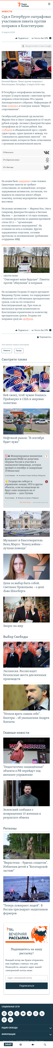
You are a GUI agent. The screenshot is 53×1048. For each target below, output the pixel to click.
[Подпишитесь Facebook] (10, 1013)
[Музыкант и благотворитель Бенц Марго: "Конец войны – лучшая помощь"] (26, 524)
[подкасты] (21, 1044)
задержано (25, 181)
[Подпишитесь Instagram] (35, 1013)
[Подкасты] (4, 1019)
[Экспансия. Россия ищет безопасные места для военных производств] (26, 655)
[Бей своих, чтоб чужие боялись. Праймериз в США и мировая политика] (26, 379)
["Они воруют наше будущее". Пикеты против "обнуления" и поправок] (27, 260)
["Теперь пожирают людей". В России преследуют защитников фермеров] (26, 889)
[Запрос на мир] (26, 609)
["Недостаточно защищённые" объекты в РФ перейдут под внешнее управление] (26, 751)
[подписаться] (10, 1019)
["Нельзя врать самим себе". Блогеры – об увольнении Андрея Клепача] (26, 697)
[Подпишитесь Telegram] (29, 1013)
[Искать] (45, 1044)
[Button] (21, 38)
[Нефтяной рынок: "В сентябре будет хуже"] (26, 421)
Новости (7, 12)
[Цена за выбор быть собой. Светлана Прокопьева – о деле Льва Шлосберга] (26, 567)
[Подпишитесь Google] (4, 1013)
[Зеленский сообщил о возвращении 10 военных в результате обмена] (26, 793)
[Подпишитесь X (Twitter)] (16, 1013)
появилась (13, 106)
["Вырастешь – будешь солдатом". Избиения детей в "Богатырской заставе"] (26, 846)
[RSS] (42, 1013)
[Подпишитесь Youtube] (23, 1013)
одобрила (28, 319)
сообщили (7, 130)
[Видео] (33, 1044)
